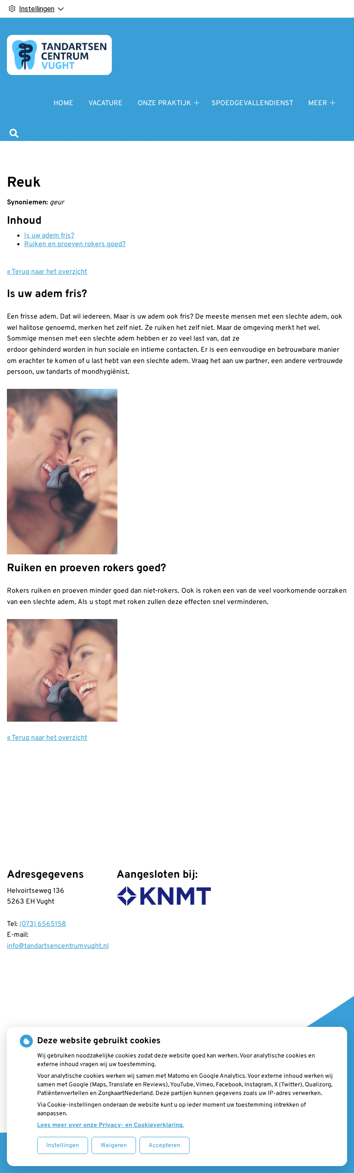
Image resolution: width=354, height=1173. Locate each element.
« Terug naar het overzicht (47, 272)
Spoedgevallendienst (252, 103)
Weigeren (114, 1145)
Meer (317, 103)
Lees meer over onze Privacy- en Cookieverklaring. (110, 1125)
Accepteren (164, 1145)
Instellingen (62, 1145)
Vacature (105, 103)
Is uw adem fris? (49, 235)
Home (63, 103)
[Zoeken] (14, 134)
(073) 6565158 (42, 924)
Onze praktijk (164, 103)
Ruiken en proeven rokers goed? (75, 244)
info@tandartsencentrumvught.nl (58, 946)
